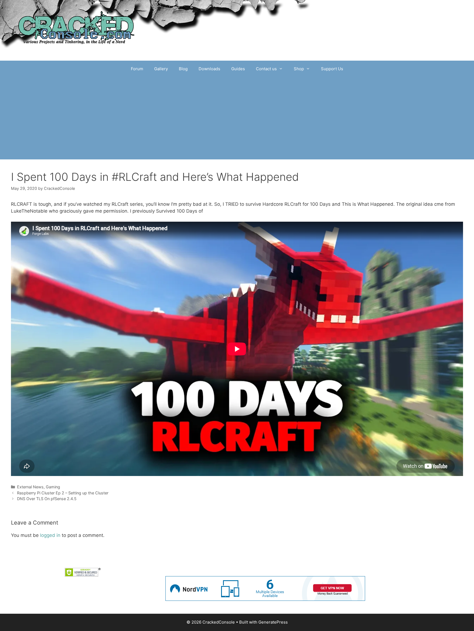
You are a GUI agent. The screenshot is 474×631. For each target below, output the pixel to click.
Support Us (332, 68)
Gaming (53, 486)
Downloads (209, 68)
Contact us (266, 68)
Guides (238, 68)
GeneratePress (273, 622)
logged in (50, 535)
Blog (183, 68)
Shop (299, 68)
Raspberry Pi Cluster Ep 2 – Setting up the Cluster (62, 493)
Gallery (161, 68)
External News (30, 486)
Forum (137, 68)
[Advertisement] (237, 118)
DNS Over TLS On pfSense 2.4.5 (47, 498)
